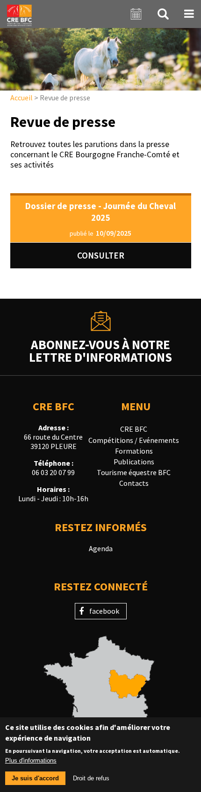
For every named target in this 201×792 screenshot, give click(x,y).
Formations (134, 451)
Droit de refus (91, 778)
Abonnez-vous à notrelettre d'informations (100, 350)
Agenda (101, 548)
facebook (104, 611)
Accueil (21, 97)
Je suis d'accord (35, 778)
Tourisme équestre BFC (134, 472)
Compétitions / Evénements (133, 440)
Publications (134, 461)
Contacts (134, 483)
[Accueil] (19, 14)
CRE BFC (133, 429)
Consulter (100, 255)
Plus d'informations (31, 760)
